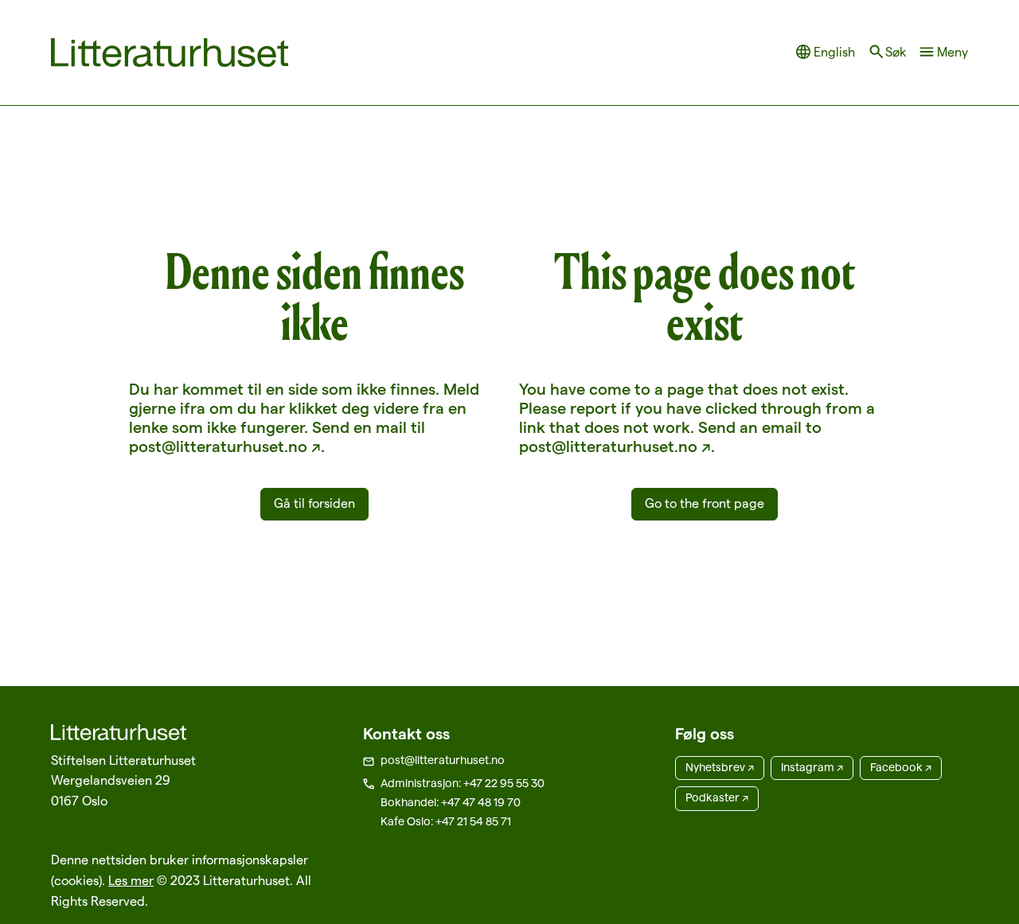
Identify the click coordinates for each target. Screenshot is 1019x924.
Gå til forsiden (314, 503)
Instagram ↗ (812, 767)
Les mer (131, 880)
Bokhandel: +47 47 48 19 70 (451, 802)
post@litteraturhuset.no (443, 760)
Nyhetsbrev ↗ (719, 767)
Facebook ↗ (900, 767)
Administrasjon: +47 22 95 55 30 (463, 783)
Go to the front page (704, 503)
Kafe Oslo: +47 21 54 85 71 (446, 821)
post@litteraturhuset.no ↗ (225, 446)
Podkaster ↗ (716, 797)
